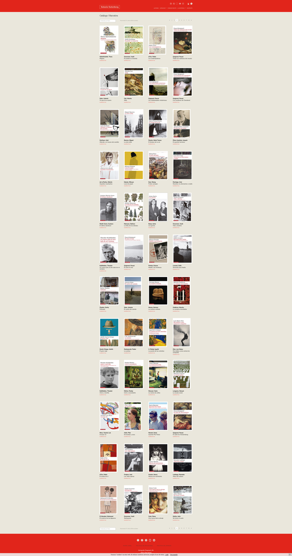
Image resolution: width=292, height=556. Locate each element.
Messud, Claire (153, 391)
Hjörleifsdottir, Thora (106, 57)
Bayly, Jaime (152, 224)
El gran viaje (103, 351)
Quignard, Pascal (178, 57)
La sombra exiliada (154, 309)
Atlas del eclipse (178, 476)
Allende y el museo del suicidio (109, 142)
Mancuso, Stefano (129, 224)
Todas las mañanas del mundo (182, 58)
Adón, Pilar (127, 433)
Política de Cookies (164, 545)
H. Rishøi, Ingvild (153, 349)
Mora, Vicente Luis (105, 433)
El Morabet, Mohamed (106, 516)
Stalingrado (127, 518)
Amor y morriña (104, 393)
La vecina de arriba (154, 393)
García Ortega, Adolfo (106, 349)
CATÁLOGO (162, 8)
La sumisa (127, 351)
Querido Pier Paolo (154, 435)
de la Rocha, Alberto (106, 182)
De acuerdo (174, 554)
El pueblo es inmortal (130, 58)
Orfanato (102, 309)
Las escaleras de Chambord (181, 100)
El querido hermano (179, 142)
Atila (125, 100)
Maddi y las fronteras (155, 267)
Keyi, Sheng (152, 182)
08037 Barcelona (146, 552)
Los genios (151, 226)
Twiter (174, 4)
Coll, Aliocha (128, 98)
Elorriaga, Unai (177, 182)
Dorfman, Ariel (104, 140)
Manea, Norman (153, 307)
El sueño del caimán (130, 309)
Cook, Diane (152, 516)
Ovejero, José (128, 474)
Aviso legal (127, 545)
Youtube (180, 4)
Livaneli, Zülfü (177, 266)
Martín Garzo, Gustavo (106, 224)
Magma (102, 58)
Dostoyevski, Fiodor (130, 349)
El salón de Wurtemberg (180, 435)
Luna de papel (128, 184)
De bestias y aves (129, 435)
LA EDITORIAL (181, 8)
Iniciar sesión (188, 4)
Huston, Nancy (152, 474)
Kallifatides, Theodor (106, 266)
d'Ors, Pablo (152, 57)
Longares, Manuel (178, 391)
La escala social (178, 393)
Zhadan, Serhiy (104, 307)
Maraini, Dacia (152, 433)
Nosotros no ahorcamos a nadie (182, 184)
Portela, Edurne (153, 266)
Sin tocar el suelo (178, 518)
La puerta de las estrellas (156, 351)
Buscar (191, 4)
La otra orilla (128, 142)
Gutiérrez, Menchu (178, 307)
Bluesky (177, 4)
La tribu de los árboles (131, 226)
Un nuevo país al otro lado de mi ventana (110, 268)
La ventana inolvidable (180, 309)
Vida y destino (177, 226)
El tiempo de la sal (154, 142)
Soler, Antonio (104, 98)
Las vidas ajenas (129, 476)
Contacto (189, 8)
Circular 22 (103, 435)
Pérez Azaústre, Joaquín (180, 140)
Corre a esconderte (130, 393)
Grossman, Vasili (129, 57)
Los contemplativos (154, 58)
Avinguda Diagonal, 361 (146, 550)
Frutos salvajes (153, 184)
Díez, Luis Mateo (178, 349)
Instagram (171, 4)
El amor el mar (128, 267)
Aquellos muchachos (106, 184)
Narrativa (103, 60)
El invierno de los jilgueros (108, 518)
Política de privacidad (144, 545)
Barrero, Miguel (128, 140)
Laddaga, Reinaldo (179, 474)
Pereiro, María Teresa (154, 140)
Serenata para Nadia (179, 267)
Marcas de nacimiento (155, 476)
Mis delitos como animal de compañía (181, 351)
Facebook (183, 4)
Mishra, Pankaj (128, 391)
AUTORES (156, 8)
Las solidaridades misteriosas (157, 100)
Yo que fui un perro (105, 100)
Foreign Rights (172, 8)
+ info (166, 554)
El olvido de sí (104, 476)
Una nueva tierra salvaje (155, 518)
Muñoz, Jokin (177, 516)
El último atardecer (105, 226)
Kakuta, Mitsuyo (129, 182)
